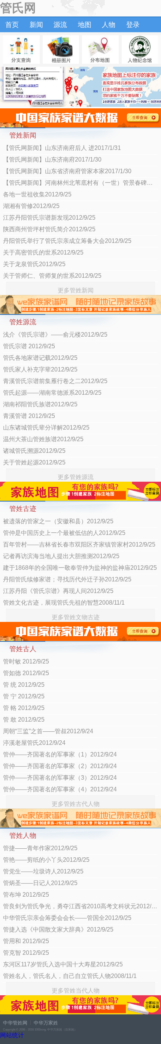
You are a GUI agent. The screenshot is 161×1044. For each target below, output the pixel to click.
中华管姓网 (15, 1023)
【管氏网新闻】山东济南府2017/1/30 (52, 159)
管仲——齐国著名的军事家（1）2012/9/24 (60, 754)
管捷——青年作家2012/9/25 (40, 848)
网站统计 (12, 1035)
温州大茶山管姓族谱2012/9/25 (43, 439)
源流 (60, 24)
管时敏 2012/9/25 (26, 661)
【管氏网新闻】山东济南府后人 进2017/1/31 (62, 148)
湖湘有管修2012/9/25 (31, 206)
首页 (12, 24)
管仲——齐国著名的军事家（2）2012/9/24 (60, 766)
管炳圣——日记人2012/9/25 (40, 883)
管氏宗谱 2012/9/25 (29, 346)
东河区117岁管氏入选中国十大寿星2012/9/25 (63, 964)
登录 (133, 24)
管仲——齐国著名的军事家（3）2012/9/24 (60, 777)
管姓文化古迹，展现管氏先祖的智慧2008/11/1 (64, 602)
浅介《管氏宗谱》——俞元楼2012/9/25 (55, 334)
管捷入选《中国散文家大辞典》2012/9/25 (58, 929)
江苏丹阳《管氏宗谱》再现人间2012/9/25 (58, 591)
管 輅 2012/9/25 (24, 708)
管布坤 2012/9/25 (26, 894)
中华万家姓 (46, 1023)
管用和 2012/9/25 (26, 941)
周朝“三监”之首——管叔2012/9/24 (48, 731)
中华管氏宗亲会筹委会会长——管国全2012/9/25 (67, 918)
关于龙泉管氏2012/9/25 (34, 264)
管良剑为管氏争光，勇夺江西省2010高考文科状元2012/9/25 (80, 906)
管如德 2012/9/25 (26, 673)
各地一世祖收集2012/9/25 (37, 194)
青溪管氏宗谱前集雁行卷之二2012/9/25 (55, 381)
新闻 (36, 24)
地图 (84, 24)
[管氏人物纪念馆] (140, 49)
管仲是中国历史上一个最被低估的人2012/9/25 (64, 533)
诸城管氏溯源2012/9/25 (34, 451)
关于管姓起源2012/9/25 (34, 462)
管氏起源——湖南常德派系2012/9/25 (52, 392)
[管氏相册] (61, 49)
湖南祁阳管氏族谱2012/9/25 (40, 404)
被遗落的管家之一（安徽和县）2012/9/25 (58, 521)
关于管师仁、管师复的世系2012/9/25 (52, 276)
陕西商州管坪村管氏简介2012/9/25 (49, 229)
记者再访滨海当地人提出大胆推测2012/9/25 (61, 556)
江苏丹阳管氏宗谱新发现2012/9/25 (49, 217)
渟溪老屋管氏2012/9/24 (34, 743)
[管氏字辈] (21, 49)
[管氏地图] (100, 49)
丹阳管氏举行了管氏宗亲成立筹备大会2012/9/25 (67, 241)
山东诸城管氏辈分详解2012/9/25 (46, 427)
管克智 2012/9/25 (26, 953)
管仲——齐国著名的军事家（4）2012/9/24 (60, 789)
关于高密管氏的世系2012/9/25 (43, 252)
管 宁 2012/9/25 (24, 696)
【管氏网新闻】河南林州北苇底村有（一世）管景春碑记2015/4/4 (80, 183)
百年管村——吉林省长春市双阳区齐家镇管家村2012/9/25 (79, 544)
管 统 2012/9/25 (24, 685)
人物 (108, 24)
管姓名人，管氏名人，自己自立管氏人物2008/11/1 (70, 976)
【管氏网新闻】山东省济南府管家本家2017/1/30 (67, 171)
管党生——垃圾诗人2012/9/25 (43, 871)
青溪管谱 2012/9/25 (29, 416)
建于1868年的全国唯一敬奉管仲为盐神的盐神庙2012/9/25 (80, 568)
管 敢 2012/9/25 (24, 719)
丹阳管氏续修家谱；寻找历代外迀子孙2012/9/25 (67, 579)
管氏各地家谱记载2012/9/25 (40, 358)
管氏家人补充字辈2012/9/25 (40, 369)
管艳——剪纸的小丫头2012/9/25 (46, 860)
